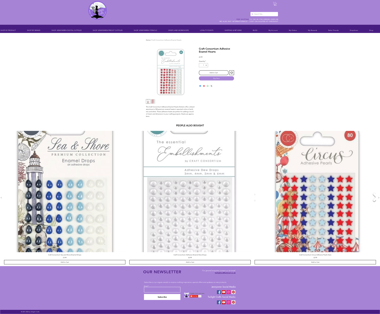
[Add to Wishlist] (231, 72)
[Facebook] (219, 292)
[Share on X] (211, 86)
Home (148, 40)
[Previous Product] (1, 197)
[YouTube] (224, 292)
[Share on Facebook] (200, 86)
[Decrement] (200, 65)
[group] (190, 197)
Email (146, 286)
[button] (275, 4)
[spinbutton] (203, 65)
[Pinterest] (233, 292)
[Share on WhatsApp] (208, 86)
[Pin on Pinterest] (204, 86)
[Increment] (206, 65)
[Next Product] (379, 197)
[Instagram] (228, 292)
